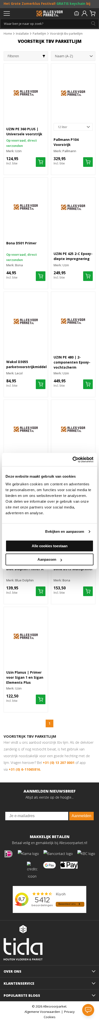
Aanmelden (81, 816)
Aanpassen (46, 559)
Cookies (50, 1017)
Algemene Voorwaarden (42, 1011)
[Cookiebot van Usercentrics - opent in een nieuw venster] (72, 459)
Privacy (69, 1011)
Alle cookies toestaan (50, 546)
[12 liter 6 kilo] (73, 127)
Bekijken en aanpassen (64, 531)
